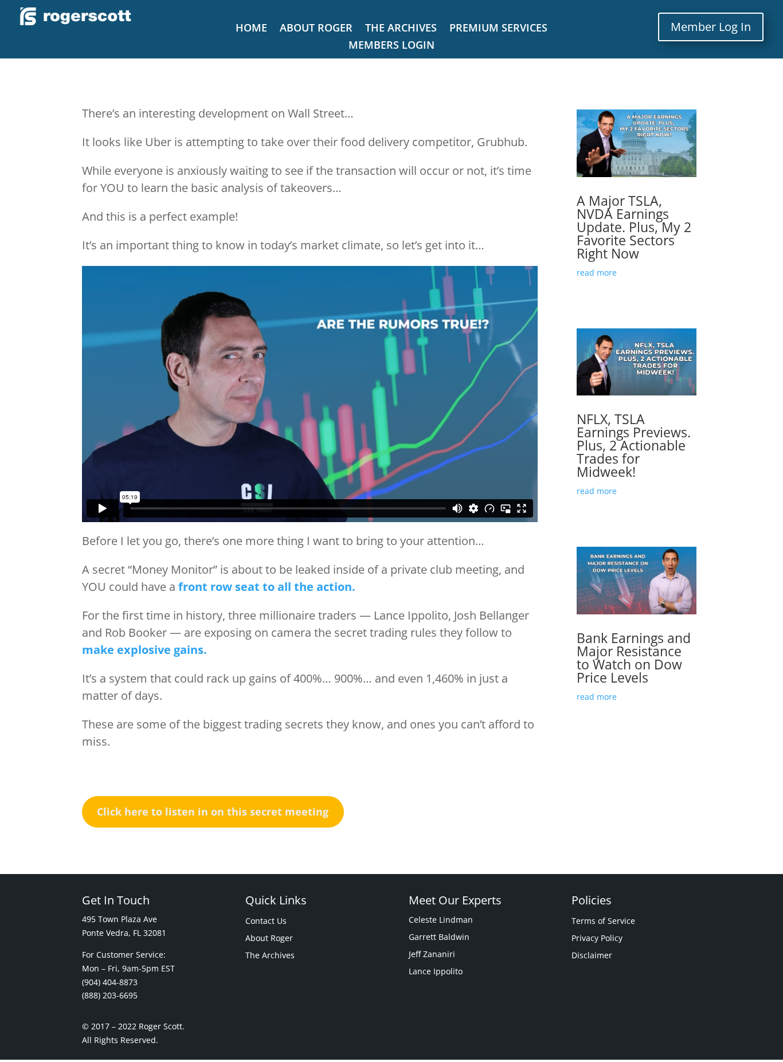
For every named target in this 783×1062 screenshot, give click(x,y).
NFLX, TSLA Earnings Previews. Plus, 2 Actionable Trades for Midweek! (634, 445)
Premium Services (498, 28)
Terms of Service (603, 921)
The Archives (401, 28)
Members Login (391, 46)
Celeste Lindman (441, 920)
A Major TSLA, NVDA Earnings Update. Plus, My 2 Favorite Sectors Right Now (634, 226)
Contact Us (266, 921)
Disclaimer (591, 956)
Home (251, 28)
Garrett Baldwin (439, 937)
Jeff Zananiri (432, 954)
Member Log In (711, 26)
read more (597, 272)
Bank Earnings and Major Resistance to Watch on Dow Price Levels (634, 658)
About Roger (316, 28)
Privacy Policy (597, 938)
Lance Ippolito (436, 972)
